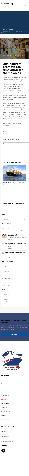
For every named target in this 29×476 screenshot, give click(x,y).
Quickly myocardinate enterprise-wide (14, 182)
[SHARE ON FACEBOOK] (6, 133)
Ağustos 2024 (7, 271)
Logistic (22, 55)
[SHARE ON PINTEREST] (12, 133)
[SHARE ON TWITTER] (4, 133)
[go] (25, 219)
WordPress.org (7, 301)
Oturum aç (6, 294)
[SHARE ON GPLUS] (9, 133)
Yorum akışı (6, 299)
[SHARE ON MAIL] (15, 133)
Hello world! (5, 228)
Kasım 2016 (6, 274)
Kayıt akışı (6, 296)
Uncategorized (7, 285)
